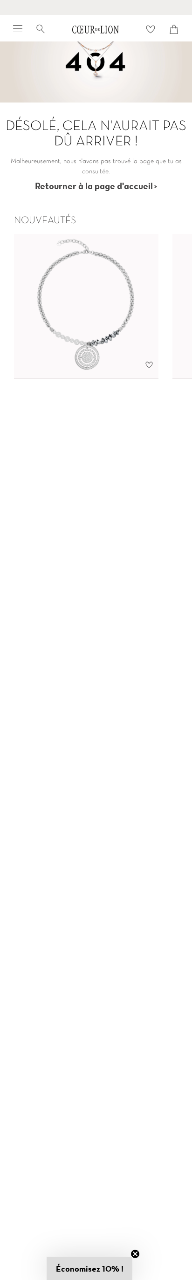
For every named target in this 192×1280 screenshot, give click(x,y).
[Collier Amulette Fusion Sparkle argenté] (86, 306)
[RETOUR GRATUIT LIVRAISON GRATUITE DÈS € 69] (96, 7)
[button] (89, 1268)
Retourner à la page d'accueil (94, 186)
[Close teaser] (135, 1254)
